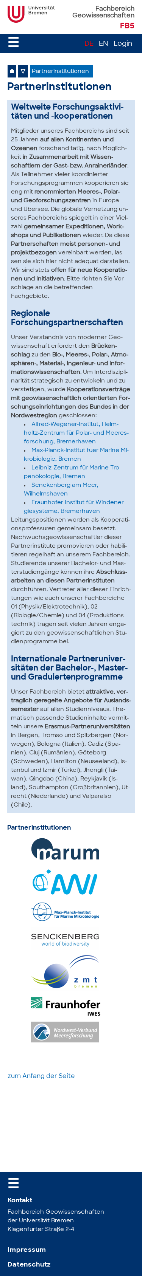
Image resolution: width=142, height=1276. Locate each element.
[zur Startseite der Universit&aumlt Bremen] (31, 21)
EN (103, 44)
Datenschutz (29, 1265)
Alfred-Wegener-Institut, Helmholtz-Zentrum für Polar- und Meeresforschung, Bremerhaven (76, 433)
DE (89, 44)
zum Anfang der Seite (41, 1076)
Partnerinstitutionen (60, 71)
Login (123, 44)
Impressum (27, 1250)
